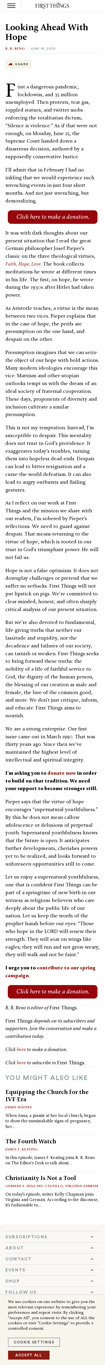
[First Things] (52, 6)
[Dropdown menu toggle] (52, 1237)
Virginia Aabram (81, 1186)
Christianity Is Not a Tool (40, 1178)
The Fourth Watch (30, 1141)
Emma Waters (18, 1107)
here (21, 1049)
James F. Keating (21, 1149)
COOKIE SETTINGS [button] (34, 1342)
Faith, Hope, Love (23, 264)
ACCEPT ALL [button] (28, 1355)
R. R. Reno (15, 48)
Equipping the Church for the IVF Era (47, 1095)
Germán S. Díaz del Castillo (34, 1186)
